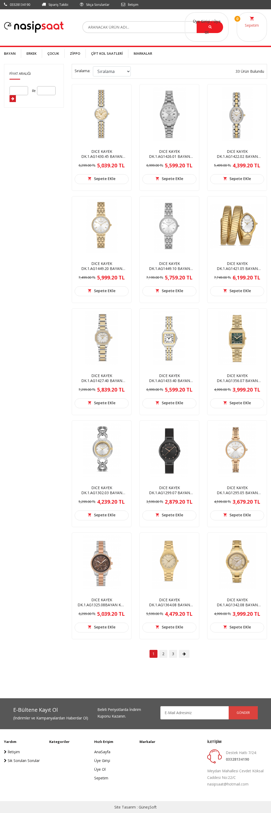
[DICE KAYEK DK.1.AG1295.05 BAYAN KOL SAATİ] (237, 449)
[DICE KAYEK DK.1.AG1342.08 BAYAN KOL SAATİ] (237, 561)
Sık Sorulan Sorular (23, 760)
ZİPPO (75, 53)
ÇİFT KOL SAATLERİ (107, 53)
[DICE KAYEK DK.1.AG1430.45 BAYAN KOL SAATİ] (102, 113)
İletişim (132, 4)
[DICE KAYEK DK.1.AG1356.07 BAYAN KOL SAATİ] (237, 337)
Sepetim (252, 25)
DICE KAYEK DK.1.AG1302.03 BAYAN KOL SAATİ (101, 492)
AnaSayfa (102, 751)
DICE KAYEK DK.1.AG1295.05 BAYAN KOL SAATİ (237, 492)
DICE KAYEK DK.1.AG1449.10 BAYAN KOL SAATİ (169, 268)
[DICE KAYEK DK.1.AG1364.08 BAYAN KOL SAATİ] (169, 561)
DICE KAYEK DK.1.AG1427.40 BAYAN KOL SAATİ (101, 380)
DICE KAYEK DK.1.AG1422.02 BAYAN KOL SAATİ (237, 156)
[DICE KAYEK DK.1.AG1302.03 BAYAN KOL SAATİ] (102, 449)
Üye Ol (100, 769)
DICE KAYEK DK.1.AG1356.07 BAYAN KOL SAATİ (237, 380)
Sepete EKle (104, 178)
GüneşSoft (148, 807)
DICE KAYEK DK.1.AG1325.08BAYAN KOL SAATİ (102, 604)
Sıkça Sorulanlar (97, 4)
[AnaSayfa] (34, 26)
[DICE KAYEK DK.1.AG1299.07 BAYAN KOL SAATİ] (169, 449)
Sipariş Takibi (58, 4)
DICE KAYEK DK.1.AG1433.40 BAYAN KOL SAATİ (169, 380)
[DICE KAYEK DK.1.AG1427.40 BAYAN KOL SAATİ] (102, 337)
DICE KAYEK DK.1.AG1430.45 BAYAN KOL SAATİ (101, 156)
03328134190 (19, 4)
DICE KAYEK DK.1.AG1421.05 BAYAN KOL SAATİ (237, 268)
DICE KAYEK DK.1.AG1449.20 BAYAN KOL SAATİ (101, 268)
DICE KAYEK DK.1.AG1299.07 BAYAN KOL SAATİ (169, 492)
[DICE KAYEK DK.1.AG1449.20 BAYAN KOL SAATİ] (102, 225)
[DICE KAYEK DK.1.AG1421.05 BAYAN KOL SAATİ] (237, 225)
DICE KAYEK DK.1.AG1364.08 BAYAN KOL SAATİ (169, 604)
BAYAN (10, 53)
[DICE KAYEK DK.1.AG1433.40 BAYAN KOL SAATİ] (169, 337)
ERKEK (31, 53)
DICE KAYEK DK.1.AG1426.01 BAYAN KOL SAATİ (169, 156)
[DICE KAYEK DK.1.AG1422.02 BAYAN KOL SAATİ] (237, 113)
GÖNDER (243, 712)
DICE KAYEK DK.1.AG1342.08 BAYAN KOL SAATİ (237, 604)
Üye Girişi (202, 21)
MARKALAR (143, 53)
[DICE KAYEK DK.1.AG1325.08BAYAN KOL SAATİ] (102, 561)
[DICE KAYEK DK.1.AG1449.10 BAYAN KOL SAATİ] (169, 225)
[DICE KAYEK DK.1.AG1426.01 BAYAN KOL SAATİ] (169, 113)
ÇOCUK (53, 53)
